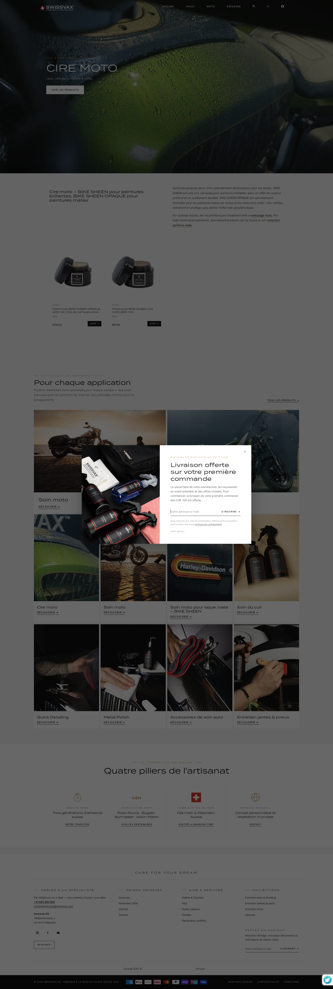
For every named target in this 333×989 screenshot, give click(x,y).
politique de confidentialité (208, 524)
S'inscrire (229, 511)
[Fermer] (245, 451)
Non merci (178, 531)
